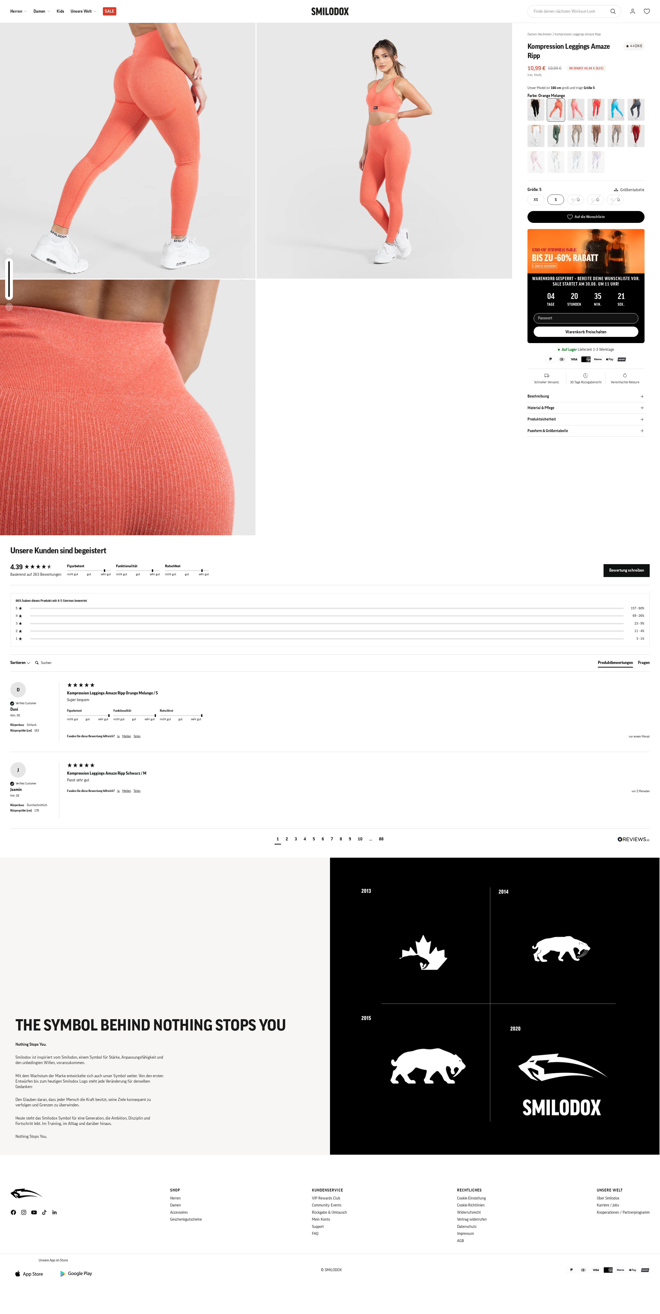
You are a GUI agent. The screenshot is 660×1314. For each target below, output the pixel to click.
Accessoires (179, 1212)
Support (318, 1227)
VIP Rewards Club (326, 1198)
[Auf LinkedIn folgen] (55, 1212)
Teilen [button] (137, 736)
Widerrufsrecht (469, 1212)
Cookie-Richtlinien (471, 1205)
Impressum (465, 1234)
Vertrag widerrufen (472, 1219)
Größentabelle (632, 190)
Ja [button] (118, 736)
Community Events (326, 1205)
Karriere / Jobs (608, 1205)
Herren (16, 11)
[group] (37, 567)
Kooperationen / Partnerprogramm (623, 1212)
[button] (278, 840)
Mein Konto (321, 1219)
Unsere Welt (81, 11)
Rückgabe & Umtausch (329, 1212)
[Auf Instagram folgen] (24, 1212)
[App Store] (31, 1273)
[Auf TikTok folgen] (44, 1212)
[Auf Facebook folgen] (13, 1212)
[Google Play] (75, 1273)
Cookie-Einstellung (471, 1198)
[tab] (615, 664)
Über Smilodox (608, 1198)
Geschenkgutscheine (186, 1219)
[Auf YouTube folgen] (34, 1212)
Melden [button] (126, 736)
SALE (109, 11)
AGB (460, 1241)
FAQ (315, 1234)
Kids (60, 11)
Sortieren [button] (18, 663)
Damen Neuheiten (539, 34)
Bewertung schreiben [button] (626, 570)
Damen (39, 11)
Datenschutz (466, 1227)
